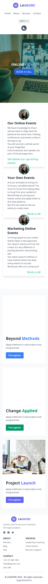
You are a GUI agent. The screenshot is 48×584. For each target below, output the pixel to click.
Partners (7, 542)
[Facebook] (8, 532)
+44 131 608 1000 (11, 560)
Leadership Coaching (35, 542)
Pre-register (15, 355)
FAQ (5, 550)
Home (8, 13)
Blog (5, 546)
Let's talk (7, 567)
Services (26, 13)
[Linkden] (4, 532)
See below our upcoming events (22, 161)
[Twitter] (13, 532)
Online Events (32, 546)
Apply (23, 21)
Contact (37, 13)
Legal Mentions (24, 580)
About (16, 13)
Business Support (33, 550)
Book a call (24, 71)
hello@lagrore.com (11, 563)
